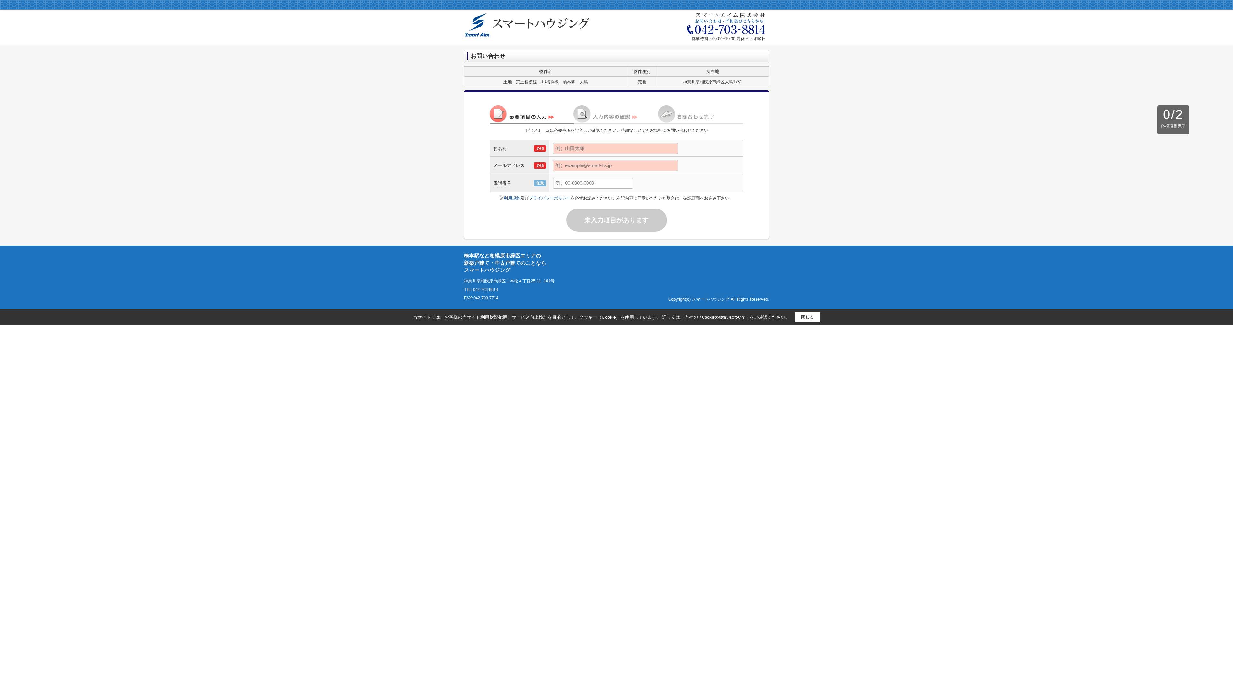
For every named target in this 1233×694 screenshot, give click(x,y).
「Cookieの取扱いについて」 (723, 317)
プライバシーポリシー (550, 198)
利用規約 (512, 198)
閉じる (807, 317)
